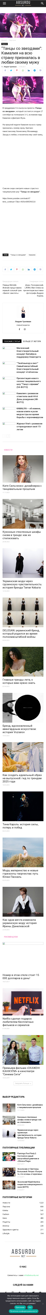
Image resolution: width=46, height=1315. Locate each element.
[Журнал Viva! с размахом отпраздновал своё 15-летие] (9, 426)
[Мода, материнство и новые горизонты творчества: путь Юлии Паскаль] (23, 852)
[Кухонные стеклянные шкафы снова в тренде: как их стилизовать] (23, 514)
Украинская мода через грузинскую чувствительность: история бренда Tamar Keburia (22, 584)
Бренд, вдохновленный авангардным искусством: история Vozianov (19, 729)
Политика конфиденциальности (23, 1311)
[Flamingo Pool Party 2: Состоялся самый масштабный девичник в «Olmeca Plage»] (9, 1156)
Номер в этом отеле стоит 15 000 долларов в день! (21, 976)
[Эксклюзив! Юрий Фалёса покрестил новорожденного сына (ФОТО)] (9, 1185)
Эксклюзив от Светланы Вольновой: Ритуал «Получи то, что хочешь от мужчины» (29, 1171)
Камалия (32, 255)
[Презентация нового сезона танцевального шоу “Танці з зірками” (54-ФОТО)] (9, 381)
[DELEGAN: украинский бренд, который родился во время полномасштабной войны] (23, 612)
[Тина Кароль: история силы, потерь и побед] (23, 806)
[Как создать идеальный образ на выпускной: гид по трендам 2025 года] (23, 757)
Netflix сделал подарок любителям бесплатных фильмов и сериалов (18, 1022)
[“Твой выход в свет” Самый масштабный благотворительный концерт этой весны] (9, 366)
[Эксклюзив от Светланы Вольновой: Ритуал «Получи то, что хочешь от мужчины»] (9, 1172)
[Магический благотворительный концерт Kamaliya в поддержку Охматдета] (9, 351)
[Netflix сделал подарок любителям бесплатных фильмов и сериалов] (23, 1001)
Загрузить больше (22, 1083)
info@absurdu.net (31, 1275)
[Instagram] (26, 329)
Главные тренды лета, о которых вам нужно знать (19, 681)
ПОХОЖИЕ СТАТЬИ (12, 341)
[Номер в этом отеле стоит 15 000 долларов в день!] (23, 957)
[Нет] (43, 1303)
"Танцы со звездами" (18, 255)
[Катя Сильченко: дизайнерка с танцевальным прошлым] (23, 468)
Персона (12, 40)
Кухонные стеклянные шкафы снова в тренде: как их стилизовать (22, 535)
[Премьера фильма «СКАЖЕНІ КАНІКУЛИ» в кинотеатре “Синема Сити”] (23, 1050)
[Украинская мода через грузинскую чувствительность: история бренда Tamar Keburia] (23, 563)
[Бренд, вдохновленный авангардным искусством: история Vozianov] (23, 708)
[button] (42, 3)
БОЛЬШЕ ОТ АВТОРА (32, 341)
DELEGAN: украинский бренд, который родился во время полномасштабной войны (21, 633)
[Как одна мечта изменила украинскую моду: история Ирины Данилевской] (23, 902)
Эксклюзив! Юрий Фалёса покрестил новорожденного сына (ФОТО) (30, 1184)
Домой (4, 40)
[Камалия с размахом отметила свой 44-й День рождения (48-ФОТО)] (9, 396)
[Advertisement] (23, 163)
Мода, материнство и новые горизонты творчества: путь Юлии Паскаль (20, 873)
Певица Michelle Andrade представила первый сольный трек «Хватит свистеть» (12, 289)
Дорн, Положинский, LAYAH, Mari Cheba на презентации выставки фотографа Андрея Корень (33, 290)
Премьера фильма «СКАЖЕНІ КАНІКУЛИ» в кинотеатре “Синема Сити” (21, 1071)
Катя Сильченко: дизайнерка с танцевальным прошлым (22, 487)
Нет (30, 1307)
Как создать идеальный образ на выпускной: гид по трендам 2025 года (22, 778)
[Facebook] (20, 329)
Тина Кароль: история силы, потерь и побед (20, 826)
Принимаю (20, 1307)
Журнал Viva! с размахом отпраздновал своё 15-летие (29, 426)
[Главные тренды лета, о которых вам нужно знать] (23, 662)
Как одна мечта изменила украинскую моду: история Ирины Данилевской (20, 923)
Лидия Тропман (10, 67)
